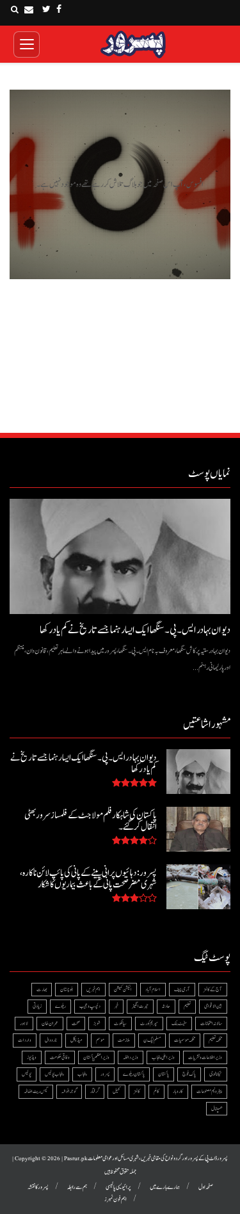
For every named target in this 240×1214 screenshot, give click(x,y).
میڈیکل (76, 1040)
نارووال (51, 1040)
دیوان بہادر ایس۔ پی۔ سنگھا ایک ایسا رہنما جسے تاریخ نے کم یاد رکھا (135, 630)
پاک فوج (189, 1074)
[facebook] (58, 9)
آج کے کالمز (213, 989)
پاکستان (163, 1074)
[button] (15, 9)
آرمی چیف (182, 989)
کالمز (137, 1091)
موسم (100, 1040)
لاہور (24, 1023)
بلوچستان (66, 989)
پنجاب (82, 1074)
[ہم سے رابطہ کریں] (28, 9)
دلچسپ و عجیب (89, 1006)
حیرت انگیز (140, 1006)
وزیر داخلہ (130, 1057)
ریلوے (60, 1006)
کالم (156, 1091)
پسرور (104, 1074)
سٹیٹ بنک (179, 1023)
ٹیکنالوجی (215, 1074)
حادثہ (166, 1006)
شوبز (96, 1023)
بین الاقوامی (213, 1006)
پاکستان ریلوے (134, 1074)
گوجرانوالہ (69, 1091)
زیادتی (37, 1006)
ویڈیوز (31, 1057)
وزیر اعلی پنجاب (163, 1057)
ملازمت (124, 1040)
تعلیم (187, 1006)
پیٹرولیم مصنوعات (209, 1091)
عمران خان (50, 1023)
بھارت (41, 989)
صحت (76, 1023)
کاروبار (178, 1091)
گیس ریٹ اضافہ (36, 1091)
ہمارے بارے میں (165, 1187)
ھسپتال (216, 1109)
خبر (116, 1006)
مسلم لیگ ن (152, 1040)
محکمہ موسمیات (184, 1040)
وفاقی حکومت (60, 1057)
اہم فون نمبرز (115, 1199)
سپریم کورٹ (149, 1023)
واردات (24, 1040)
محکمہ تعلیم (215, 1040)
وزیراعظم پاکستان (96, 1057)
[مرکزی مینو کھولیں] (26, 44)
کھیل (116, 1091)
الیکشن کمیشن (123, 989)
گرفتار (94, 1091)
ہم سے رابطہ (77, 1187)
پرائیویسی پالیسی (118, 1187)
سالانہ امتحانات (211, 1023)
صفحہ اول (205, 1187)
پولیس (26, 1074)
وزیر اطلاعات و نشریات (205, 1057)
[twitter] (46, 9)
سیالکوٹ (120, 1023)
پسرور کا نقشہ (38, 1187)
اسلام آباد (153, 989)
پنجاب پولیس (54, 1074)
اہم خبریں (93, 989)
